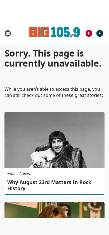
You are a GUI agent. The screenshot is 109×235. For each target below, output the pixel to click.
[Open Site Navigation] (7, 33)
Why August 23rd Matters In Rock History (49, 185)
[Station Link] (54, 33)
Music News (18, 173)
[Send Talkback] (89, 33)
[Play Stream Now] (99, 33)
